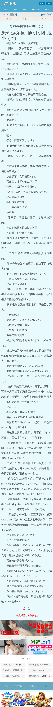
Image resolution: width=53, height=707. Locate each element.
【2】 (29, 608)
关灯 (49, 15)
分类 (6, 9)
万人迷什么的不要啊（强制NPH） (14, 670)
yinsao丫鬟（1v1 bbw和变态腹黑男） (14, 665)
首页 (6, 686)
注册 (48, 3)
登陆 (41, 3)
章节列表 (26, 19)
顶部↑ (46, 686)
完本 (24, 9)
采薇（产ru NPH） (13, 676)
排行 (15, 9)
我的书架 (19, 686)
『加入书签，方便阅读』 (26, 615)
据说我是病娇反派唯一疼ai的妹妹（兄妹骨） (40, 665)
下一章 (44, 19)
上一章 (9, 19)
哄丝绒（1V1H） (39, 670)
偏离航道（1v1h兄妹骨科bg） (40, 676)
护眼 (43, 15)
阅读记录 (35, 9)
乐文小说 (8, 3)
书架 (47, 9)
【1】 (23, 608)
